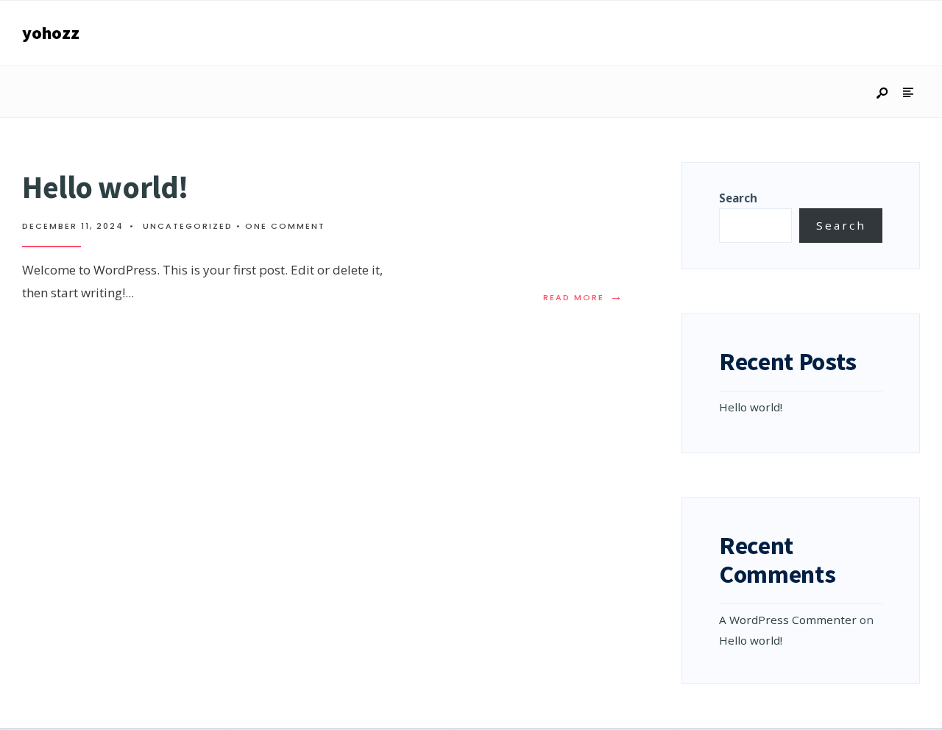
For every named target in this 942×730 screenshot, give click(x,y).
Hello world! (105, 187)
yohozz (50, 32)
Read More (586, 297)
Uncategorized (188, 226)
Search (738, 198)
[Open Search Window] (883, 93)
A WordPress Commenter (788, 619)
